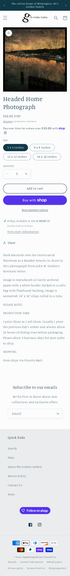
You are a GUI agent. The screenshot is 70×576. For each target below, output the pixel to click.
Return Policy (17, 476)
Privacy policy (15, 568)
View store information (23, 231)
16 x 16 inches (47, 156)
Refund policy (54, 562)
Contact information (31, 562)
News (11, 494)
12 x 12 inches (17, 156)
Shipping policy (57, 568)
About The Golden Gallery (25, 466)
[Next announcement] (65, 5)
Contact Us (15, 485)
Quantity (8, 165)
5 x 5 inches (15, 147)
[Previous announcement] (4, 5)
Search (12, 448)
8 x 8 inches (42, 147)
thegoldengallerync (32, 557)
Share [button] (12, 242)
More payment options (35, 209)
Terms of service (36, 568)
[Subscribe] (57, 413)
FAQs (11, 457)
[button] (5, 17)
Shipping (7, 121)
